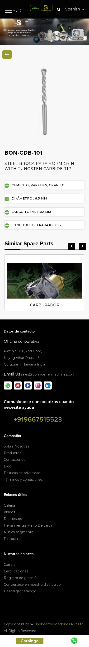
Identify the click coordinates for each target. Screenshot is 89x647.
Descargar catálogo (20, 591)
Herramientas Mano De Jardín (28, 525)
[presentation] (71, 246)
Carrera (9, 564)
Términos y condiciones (23, 479)
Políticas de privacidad (22, 473)
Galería (9, 505)
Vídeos (9, 512)
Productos (12, 453)
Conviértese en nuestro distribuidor (33, 584)
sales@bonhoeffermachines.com (48, 374)
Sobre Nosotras (16, 446)
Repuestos (13, 519)
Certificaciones (16, 571)
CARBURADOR (44, 305)
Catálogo (30, 641)
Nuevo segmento (18, 532)
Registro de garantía (20, 578)
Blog (8, 466)
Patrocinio (12, 539)
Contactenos (14, 459)
